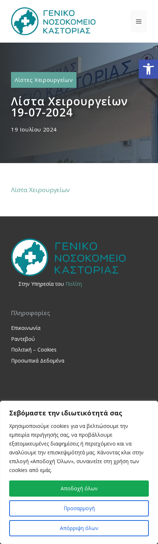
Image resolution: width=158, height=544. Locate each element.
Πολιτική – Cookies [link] (34, 349)
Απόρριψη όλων (79, 528)
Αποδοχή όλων (79, 488)
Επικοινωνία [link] (25, 327)
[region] (79, 472)
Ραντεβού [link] (23, 338)
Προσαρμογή (79, 508)
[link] (148, 69)
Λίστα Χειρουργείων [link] (40, 189)
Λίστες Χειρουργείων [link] (44, 79)
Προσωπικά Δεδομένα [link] (37, 360)
